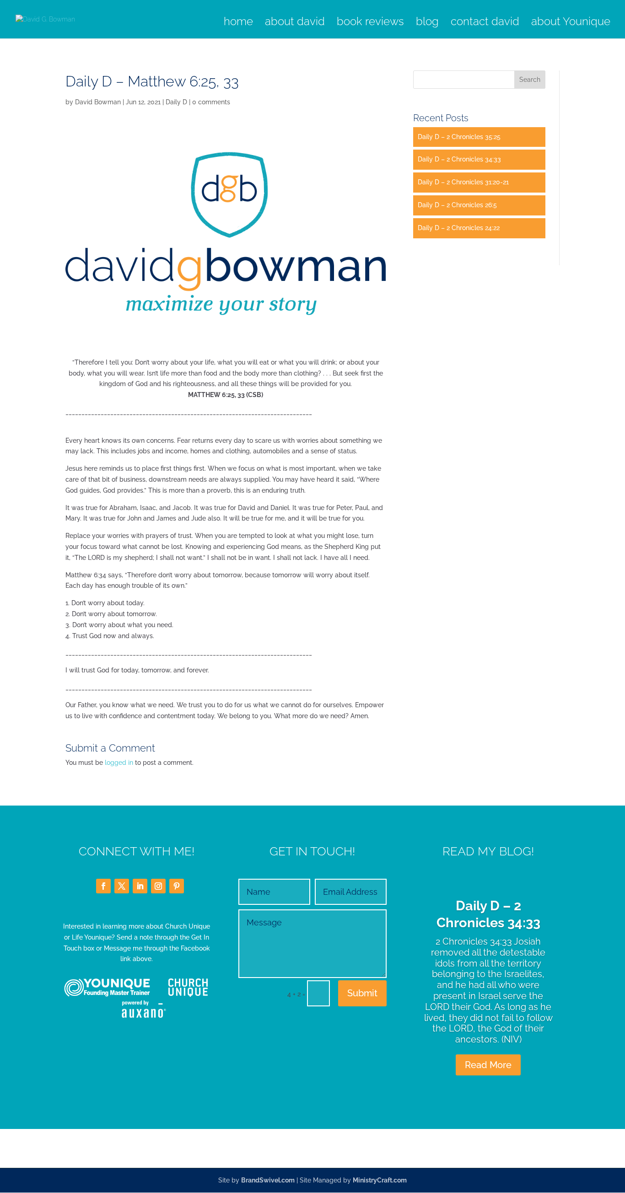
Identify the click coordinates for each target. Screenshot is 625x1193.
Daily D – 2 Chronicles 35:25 (459, 136)
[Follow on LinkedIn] (140, 886)
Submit (362, 993)
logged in (119, 762)
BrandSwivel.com (268, 1180)
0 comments (211, 102)
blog (427, 23)
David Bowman (98, 102)
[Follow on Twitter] (121, 886)
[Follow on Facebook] (103, 886)
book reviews (370, 23)
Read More (488, 1064)
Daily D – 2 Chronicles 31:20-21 (463, 182)
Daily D (176, 102)
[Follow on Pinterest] (176, 886)
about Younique (570, 23)
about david (295, 23)
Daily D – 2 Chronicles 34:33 (459, 159)
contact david (485, 23)
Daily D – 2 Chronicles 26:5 (457, 205)
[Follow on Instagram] (158, 886)
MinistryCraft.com (380, 1180)
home (238, 23)
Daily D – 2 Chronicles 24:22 (459, 227)
